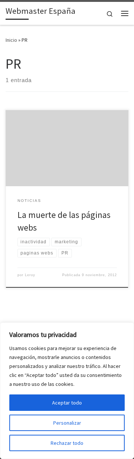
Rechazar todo (67, 443)
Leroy (30, 275)
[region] (67, 390)
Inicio (11, 40)
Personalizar (67, 422)
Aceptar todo (67, 402)
